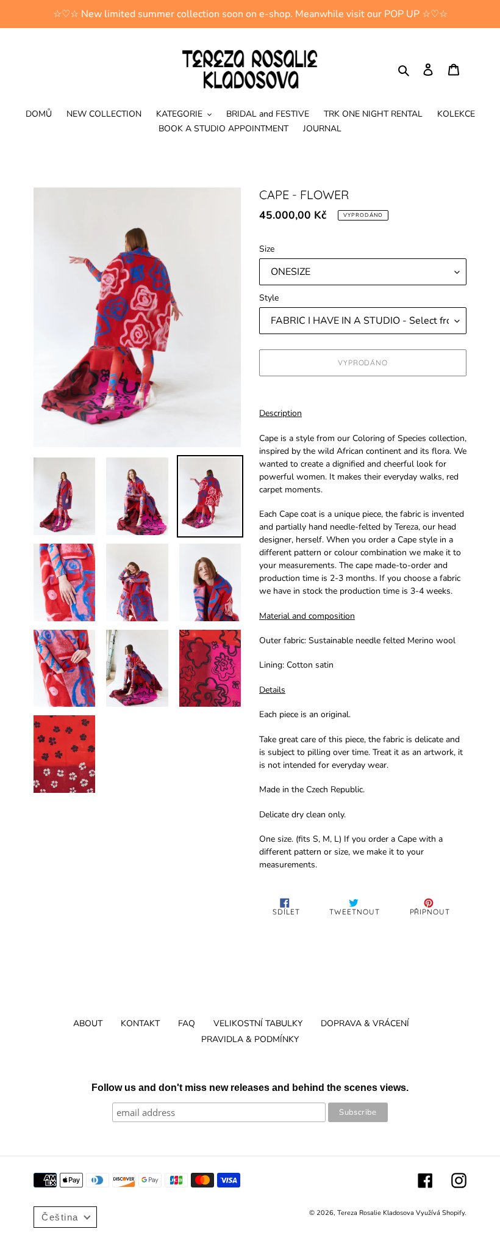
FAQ (186, 1023)
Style (269, 298)
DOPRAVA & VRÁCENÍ (365, 1023)
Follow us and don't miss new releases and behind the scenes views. (250, 1087)
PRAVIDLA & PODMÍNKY (250, 1039)
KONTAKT (140, 1023)
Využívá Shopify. (441, 1212)
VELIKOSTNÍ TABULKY (257, 1023)
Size (266, 249)
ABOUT (87, 1023)
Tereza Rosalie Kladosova (376, 1212)
